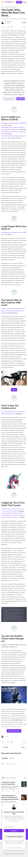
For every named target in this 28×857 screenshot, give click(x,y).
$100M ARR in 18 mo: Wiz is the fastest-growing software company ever (13, 128)
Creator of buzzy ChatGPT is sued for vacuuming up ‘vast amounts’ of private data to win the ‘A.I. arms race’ (12, 515)
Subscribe (19, 2)
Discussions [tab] (13, 778)
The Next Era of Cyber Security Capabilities (8, 783)
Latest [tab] (7, 778)
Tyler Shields (8, 21)
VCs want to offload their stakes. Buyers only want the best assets (13, 413)
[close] (23, 805)
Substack (6, 853)
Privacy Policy (19, 843)
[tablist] (8, 758)
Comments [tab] (5, 758)
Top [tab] (3, 778)
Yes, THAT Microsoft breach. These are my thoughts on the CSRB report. (9, 802)
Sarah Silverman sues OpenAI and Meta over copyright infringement (12, 510)
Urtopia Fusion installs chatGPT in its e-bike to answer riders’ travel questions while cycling (13, 311)
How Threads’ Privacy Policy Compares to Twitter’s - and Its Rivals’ (13, 137)
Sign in (24, 2)
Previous (6, 747)
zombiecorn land (16, 454)
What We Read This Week (8, 7)
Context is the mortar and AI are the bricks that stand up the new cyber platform (9, 787)
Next (23, 747)
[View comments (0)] (8, 27)
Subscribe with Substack (15, 836)
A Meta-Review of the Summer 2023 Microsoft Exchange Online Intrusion (10, 797)
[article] (14, 787)
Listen (24, 22)
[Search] (25, 777)
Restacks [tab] (11, 758)
